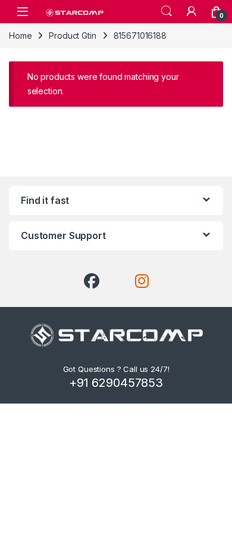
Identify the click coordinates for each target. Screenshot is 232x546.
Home (20, 35)
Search (166, 11)
